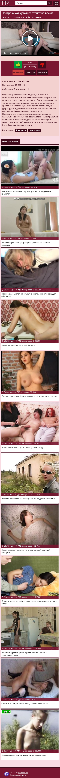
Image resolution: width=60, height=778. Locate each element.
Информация (18, 72)
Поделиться (42, 72)
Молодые (35, 130)
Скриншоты (30, 72)
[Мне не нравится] (42, 64)
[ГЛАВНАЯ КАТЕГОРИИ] (56, 3)
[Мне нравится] (18, 64)
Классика (21, 130)
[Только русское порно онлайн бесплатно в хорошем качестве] (4, 3)
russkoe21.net (23, 773)
